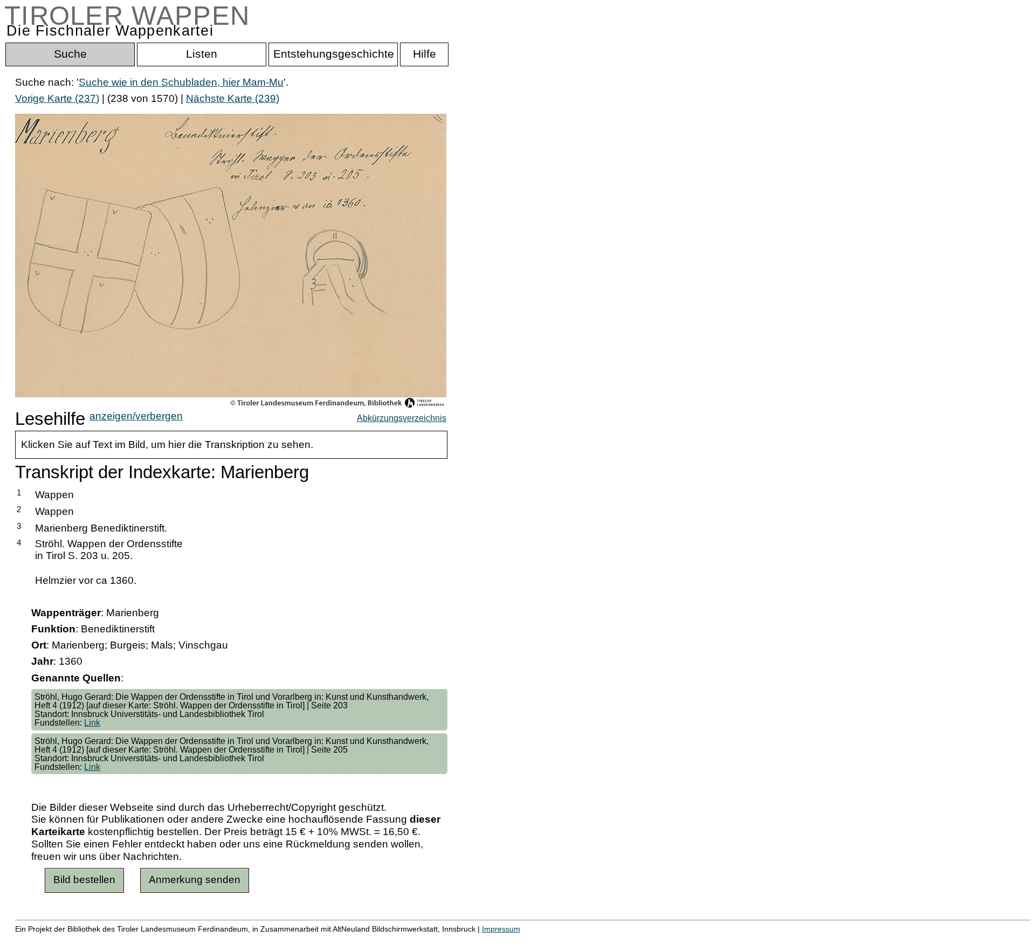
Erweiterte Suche (54, 940)
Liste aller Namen (289, 940)
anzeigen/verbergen (136, 416)
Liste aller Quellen (378, 940)
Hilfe (524, 940)
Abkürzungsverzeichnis (401, 418)
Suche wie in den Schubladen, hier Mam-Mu (181, 82)
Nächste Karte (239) (232, 98)
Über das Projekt (467, 940)
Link (92, 722)
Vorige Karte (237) (57, 98)
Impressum (501, 929)
